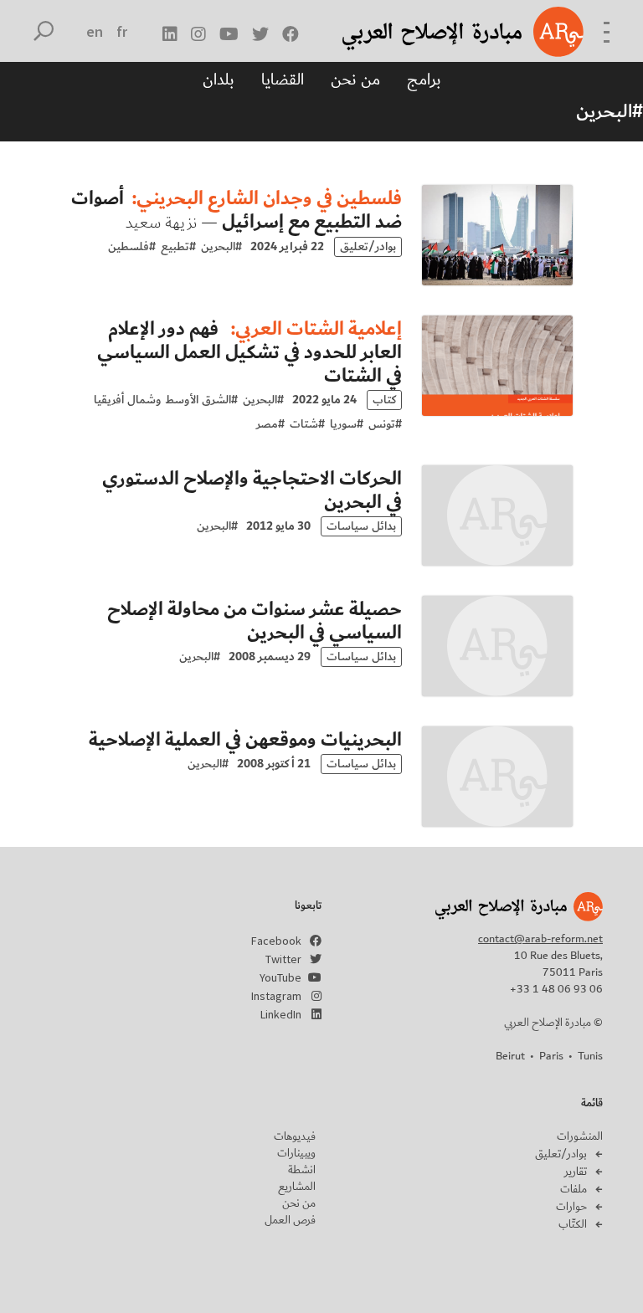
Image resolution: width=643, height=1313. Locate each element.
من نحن (355, 79)
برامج (424, 79)
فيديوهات (295, 1136)
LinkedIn (280, 1014)
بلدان (218, 79)
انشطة (302, 1170)
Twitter (283, 959)
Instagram (276, 995)
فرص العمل (290, 1220)
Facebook (276, 940)
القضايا (282, 79)
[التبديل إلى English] (95, 31)
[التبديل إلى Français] (121, 31)
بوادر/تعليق (561, 1154)
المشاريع (297, 1186)
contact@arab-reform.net (540, 939)
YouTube (280, 977)
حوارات (571, 1207)
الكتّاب (572, 1224)
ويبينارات (296, 1153)
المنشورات (580, 1136)
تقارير (575, 1171)
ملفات (573, 1189)
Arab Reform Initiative (441, 32)
